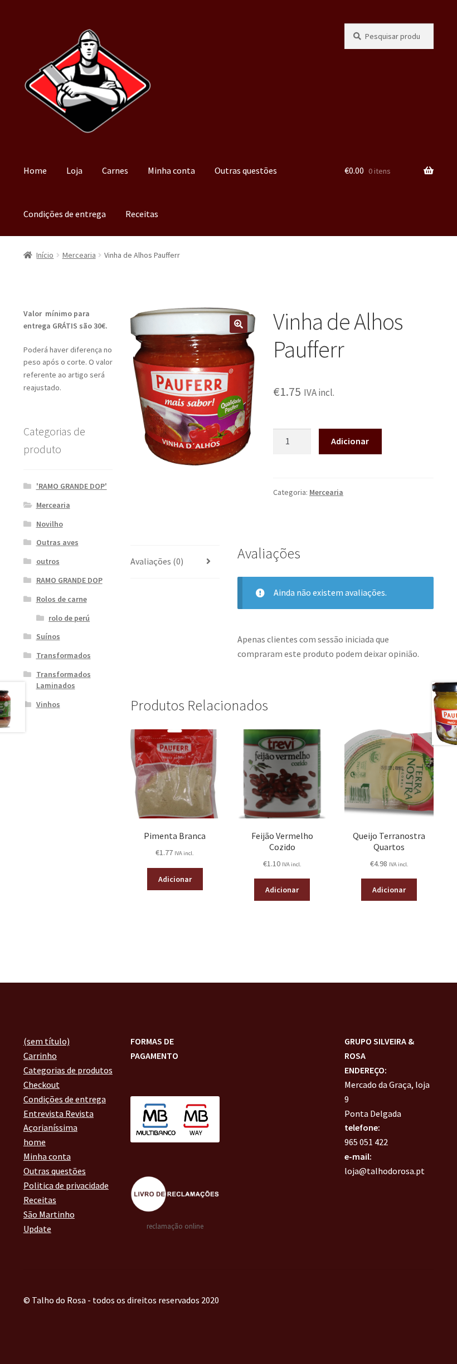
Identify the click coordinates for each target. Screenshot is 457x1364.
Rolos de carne (61, 599)
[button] (238, 324)
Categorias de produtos (68, 1070)
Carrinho (40, 1055)
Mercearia (79, 255)
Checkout (41, 1084)
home (34, 1141)
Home (35, 170)
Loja (74, 170)
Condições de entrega (64, 213)
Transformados (63, 655)
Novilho (49, 524)
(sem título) (46, 1041)
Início (45, 255)
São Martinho (49, 1214)
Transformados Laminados (63, 679)
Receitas (141, 213)
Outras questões (246, 170)
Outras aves (57, 542)
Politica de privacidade (66, 1185)
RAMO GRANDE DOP (69, 580)
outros (48, 561)
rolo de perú (69, 618)
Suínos (48, 636)
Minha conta (171, 170)
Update (37, 1228)
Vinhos (48, 704)
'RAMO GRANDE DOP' (71, 486)
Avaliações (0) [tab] (156, 561)
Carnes (115, 170)
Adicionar (350, 441)
